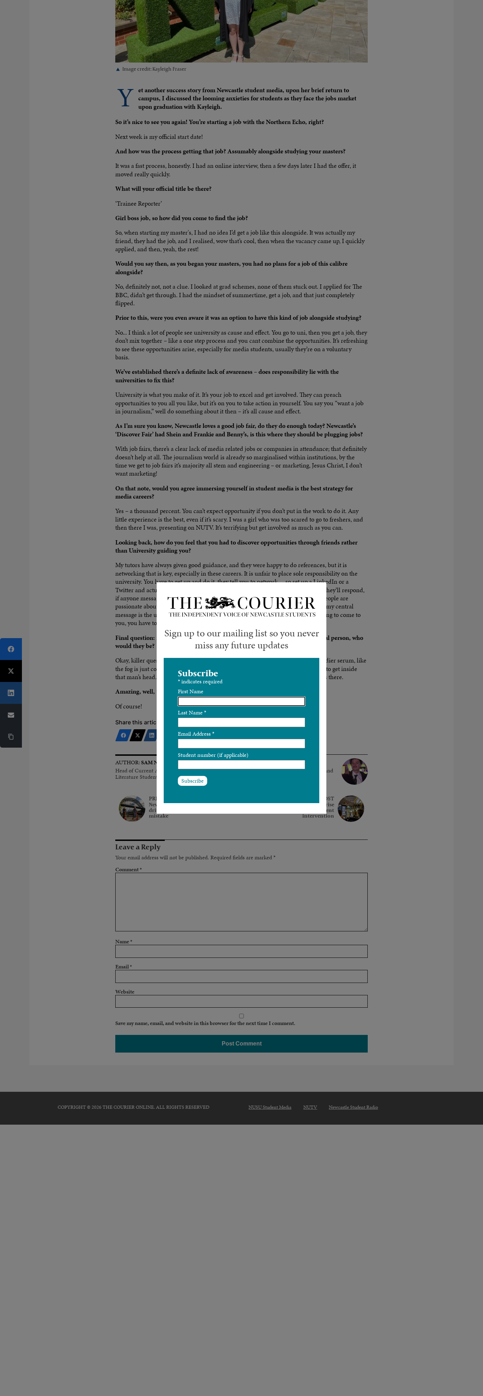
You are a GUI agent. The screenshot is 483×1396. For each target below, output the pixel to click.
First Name (190, 691)
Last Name (192, 712)
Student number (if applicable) (213, 755)
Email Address (196, 734)
